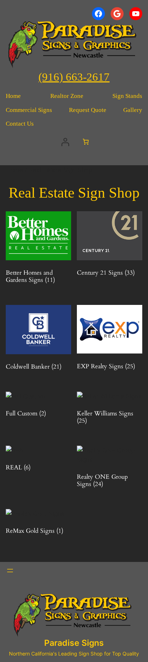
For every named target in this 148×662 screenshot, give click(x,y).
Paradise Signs (74, 643)
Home (14, 170)
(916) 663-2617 (74, 77)
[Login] (65, 141)
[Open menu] (10, 570)
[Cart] (85, 141)
